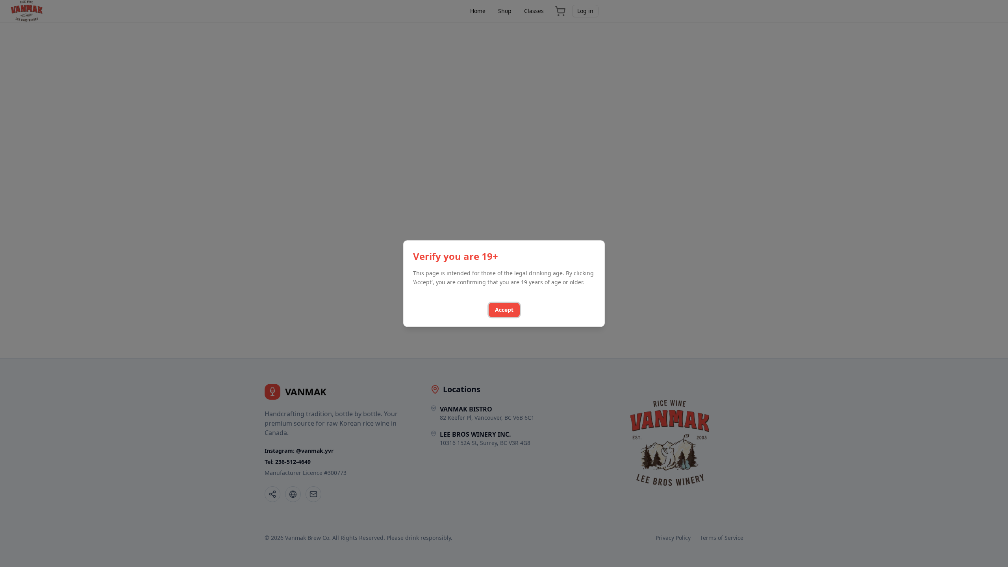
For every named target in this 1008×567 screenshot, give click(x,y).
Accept (504, 309)
